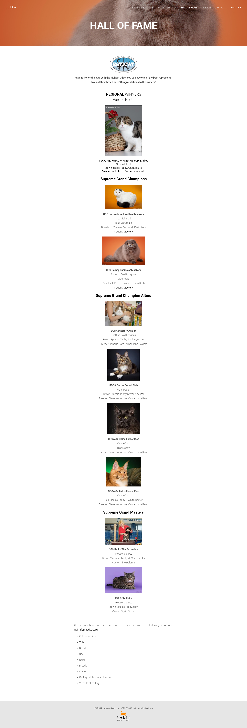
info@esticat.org (88, 629)
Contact (220, 7)
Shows (160, 7)
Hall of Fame (189, 7)
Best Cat (173, 7)
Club (150, 7)
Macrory (128, 231)
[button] (235, 7)
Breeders (205, 7)
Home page (138, 7)
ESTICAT (12, 7)
